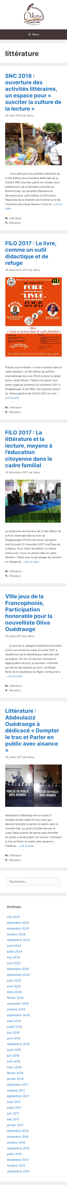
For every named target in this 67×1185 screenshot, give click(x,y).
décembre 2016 (18, 1131)
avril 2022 (13, 963)
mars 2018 (14, 1067)
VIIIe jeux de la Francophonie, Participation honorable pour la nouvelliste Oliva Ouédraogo (28, 612)
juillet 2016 (14, 1154)
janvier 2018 (15, 1079)
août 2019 (14, 1021)
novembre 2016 (18, 1136)
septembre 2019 (18, 1015)
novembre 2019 (18, 1003)
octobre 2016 (16, 1142)
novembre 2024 (18, 928)
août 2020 (14, 980)
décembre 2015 (18, 1159)
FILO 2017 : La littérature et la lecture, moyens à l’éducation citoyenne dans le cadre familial (28, 449)
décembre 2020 (18, 969)
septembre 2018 (18, 1044)
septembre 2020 (18, 974)
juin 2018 (13, 1055)
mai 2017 (13, 1119)
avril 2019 (13, 1038)
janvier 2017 (15, 1125)
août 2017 (14, 1102)
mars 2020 (14, 992)
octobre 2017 (16, 1090)
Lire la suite (12, 397)
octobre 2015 (16, 1165)
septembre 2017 (18, 1096)
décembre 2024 (18, 922)
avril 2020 (14, 986)
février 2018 (15, 1073)
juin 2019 (13, 1032)
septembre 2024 (18, 940)
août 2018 (14, 1050)
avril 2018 (13, 1061)
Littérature (15, 218)
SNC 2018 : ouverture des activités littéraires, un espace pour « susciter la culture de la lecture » (33, 92)
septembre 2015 (18, 1171)
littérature (15, 222)
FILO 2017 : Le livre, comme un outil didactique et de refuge (31, 253)
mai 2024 (13, 957)
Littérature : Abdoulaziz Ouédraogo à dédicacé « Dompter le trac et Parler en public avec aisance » (32, 730)
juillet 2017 (14, 1107)
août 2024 (14, 945)
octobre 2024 (16, 934)
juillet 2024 (14, 951)
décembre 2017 (18, 1084)
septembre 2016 (18, 1148)
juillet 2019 (14, 1027)
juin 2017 (13, 1113)
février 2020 (15, 998)
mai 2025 (13, 917)
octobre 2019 (16, 1009)
